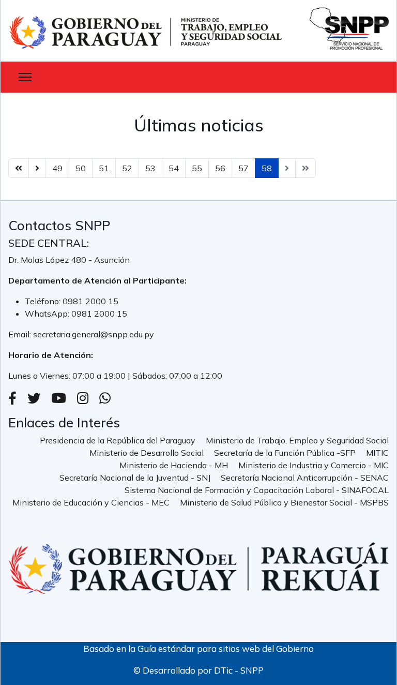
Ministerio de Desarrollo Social (146, 453)
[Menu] (25, 77)
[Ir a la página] (37, 168)
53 (150, 168)
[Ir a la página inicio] (18, 168)
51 (104, 168)
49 (57, 168)
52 (127, 168)
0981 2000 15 (90, 301)
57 (243, 168)
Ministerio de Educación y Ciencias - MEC (91, 502)
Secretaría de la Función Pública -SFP (285, 453)
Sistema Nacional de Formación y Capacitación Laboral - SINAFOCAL (257, 490)
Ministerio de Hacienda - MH (173, 465)
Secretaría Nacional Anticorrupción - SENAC (305, 477)
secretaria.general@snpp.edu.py (93, 334)
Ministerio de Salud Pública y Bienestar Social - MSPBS (284, 502)
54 (174, 168)
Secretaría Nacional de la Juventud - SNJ (134, 477)
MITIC (377, 453)
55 (197, 168)
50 (80, 168)
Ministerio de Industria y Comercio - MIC (313, 465)
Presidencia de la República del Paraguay (117, 440)
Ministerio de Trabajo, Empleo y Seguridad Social (297, 440)
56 (220, 168)
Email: (20, 334)
